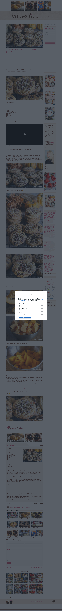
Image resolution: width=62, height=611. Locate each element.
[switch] (41, 305)
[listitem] (31, 303)
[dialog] (31, 305)
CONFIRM (24, 317)
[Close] (45, 292)
